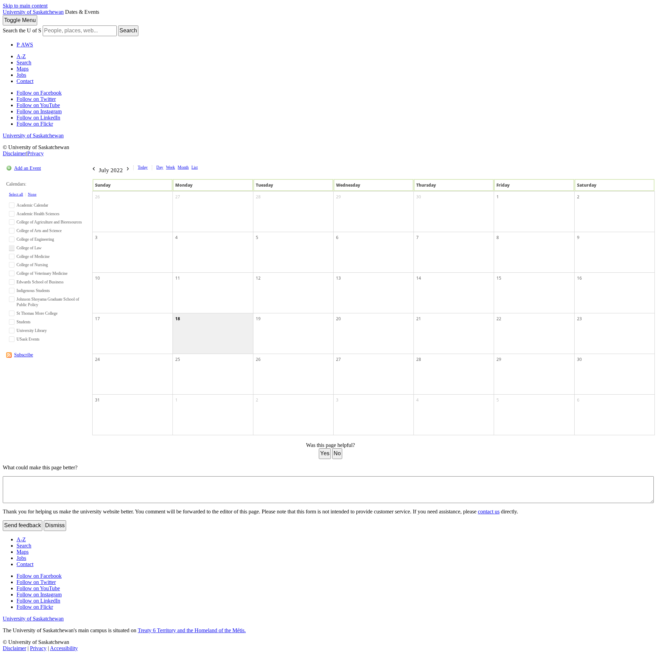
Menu (20, 20)
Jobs (21, 75)
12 (258, 278)
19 (258, 319)
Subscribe (23, 354)
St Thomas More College (37, 313)
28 (258, 197)
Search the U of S (22, 30)
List (194, 167)
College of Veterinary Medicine (42, 273)
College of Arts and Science (39, 230)
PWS (25, 45)
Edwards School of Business (40, 282)
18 (177, 319)
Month (183, 167)
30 (418, 197)
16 (579, 278)
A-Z (21, 56)
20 (338, 319)
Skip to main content (25, 6)
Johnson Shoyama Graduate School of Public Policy (48, 302)
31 (97, 400)
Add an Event (27, 168)
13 (338, 278)
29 (338, 197)
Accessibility (64, 648)
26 (97, 197)
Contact (25, 81)
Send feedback (22, 525)
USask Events (28, 339)
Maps (23, 69)
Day (159, 167)
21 (418, 319)
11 (177, 278)
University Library (32, 330)
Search (128, 30)
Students (24, 322)
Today (143, 167)
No (337, 453)
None (32, 194)
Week (170, 167)
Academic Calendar (32, 205)
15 (498, 278)
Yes (324, 453)
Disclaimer (14, 153)
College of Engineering (35, 239)
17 (97, 319)
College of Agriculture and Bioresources (49, 222)
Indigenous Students (33, 290)
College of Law (29, 248)
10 (97, 278)
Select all (16, 194)
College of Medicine (33, 256)
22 (498, 319)
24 (97, 359)
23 (579, 319)
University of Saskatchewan (33, 12)
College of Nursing (32, 264)
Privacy (35, 153)
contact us (489, 511)
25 (177, 359)
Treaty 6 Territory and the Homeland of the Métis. (192, 630)
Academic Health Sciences (38, 213)
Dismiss (55, 525)
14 (418, 278)
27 (177, 197)
